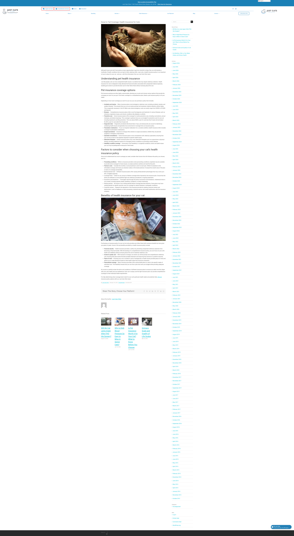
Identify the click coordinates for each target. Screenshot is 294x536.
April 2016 (175, 441)
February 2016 (177, 448)
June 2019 (175, 341)
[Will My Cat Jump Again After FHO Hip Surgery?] (106, 318)
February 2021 (177, 295)
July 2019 (175, 338)
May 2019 (175, 345)
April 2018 (175, 366)
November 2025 (177, 95)
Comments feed (177, 522)
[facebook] (233, 8)
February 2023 (177, 209)
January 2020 (176, 316)
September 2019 (177, 331)
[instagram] (235, 8)
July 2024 (175, 149)
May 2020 (175, 306)
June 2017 (175, 398)
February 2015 (177, 473)
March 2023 (176, 206)
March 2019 (176, 348)
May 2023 (175, 199)
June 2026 (175, 70)
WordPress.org (177, 525)
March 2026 (176, 81)
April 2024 (175, 159)
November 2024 (177, 134)
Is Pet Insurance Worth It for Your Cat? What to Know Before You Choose (181, 42)
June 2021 (175, 281)
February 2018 (177, 373)
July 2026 (175, 67)
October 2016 (176, 420)
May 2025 (175, 113)
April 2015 (175, 466)
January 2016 (176, 452)
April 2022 (175, 245)
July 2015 (175, 455)
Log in (174, 514)
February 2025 (177, 124)
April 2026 (175, 77)
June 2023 (175, 195)
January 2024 (176, 170)
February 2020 (177, 313)
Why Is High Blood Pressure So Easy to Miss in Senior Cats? (119, 336)
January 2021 (176, 298)
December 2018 (177, 359)
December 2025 (177, 91)
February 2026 (177, 84)
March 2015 (176, 470)
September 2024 (177, 141)
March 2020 (176, 309)
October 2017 (176, 384)
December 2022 (177, 216)
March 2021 (176, 291)
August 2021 (176, 274)
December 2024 (177, 131)
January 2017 (176, 413)
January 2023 (176, 213)
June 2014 (175, 480)
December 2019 (177, 320)
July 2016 (175, 430)
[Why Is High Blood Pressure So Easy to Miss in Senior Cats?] (120, 318)
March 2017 (176, 405)
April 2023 (175, 202)
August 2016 (176, 427)
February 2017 (177, 409)
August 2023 (176, 188)
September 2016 (177, 423)
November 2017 (177, 380)
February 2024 (177, 166)
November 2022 (177, 220)
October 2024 (176, 138)
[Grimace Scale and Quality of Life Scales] (147, 318)
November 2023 (177, 177)
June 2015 (175, 459)
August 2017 (176, 391)
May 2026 (175, 74)
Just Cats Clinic (105, 282)
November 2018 (177, 363)
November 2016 (177, 416)
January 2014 (176, 491)
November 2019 (177, 323)
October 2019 (176, 327)
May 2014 (175, 484)
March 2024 (176, 163)
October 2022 (176, 224)
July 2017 (175, 395)
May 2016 (175, 438)
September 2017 (177, 388)
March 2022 (176, 248)
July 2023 (175, 191)
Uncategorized (121, 282)
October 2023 (176, 181)
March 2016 (176, 445)
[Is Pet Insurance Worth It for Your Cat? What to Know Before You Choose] (133, 318)
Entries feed (176, 518)
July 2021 (175, 277)
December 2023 (177, 174)
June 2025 (175, 109)
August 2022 (176, 231)
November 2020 (177, 302)
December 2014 (177, 477)
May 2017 (175, 402)
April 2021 (175, 288)
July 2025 (175, 106)
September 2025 (177, 102)
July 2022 (175, 234)
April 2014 (175, 488)
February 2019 (177, 352)
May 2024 (175, 156)
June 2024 (175, 152)
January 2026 (176, 88)
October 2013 (176, 498)
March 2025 (176, 120)
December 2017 (177, 377)
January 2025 (176, 127)
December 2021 (177, 259)
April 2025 (175, 116)
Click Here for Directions (165, 4)
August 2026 (176, 63)
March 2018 (176, 370)
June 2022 (175, 238)
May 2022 (175, 241)
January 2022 (176, 256)
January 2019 (176, 356)
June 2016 (175, 434)
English (261, 0)
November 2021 (177, 263)
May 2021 (175, 284)
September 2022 (177, 227)
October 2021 (176, 266)
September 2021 (177, 270)
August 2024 (176, 145)
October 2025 (176, 99)
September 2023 (177, 184)
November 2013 (177, 495)
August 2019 (176, 334)
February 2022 (177, 252)
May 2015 (175, 463)
